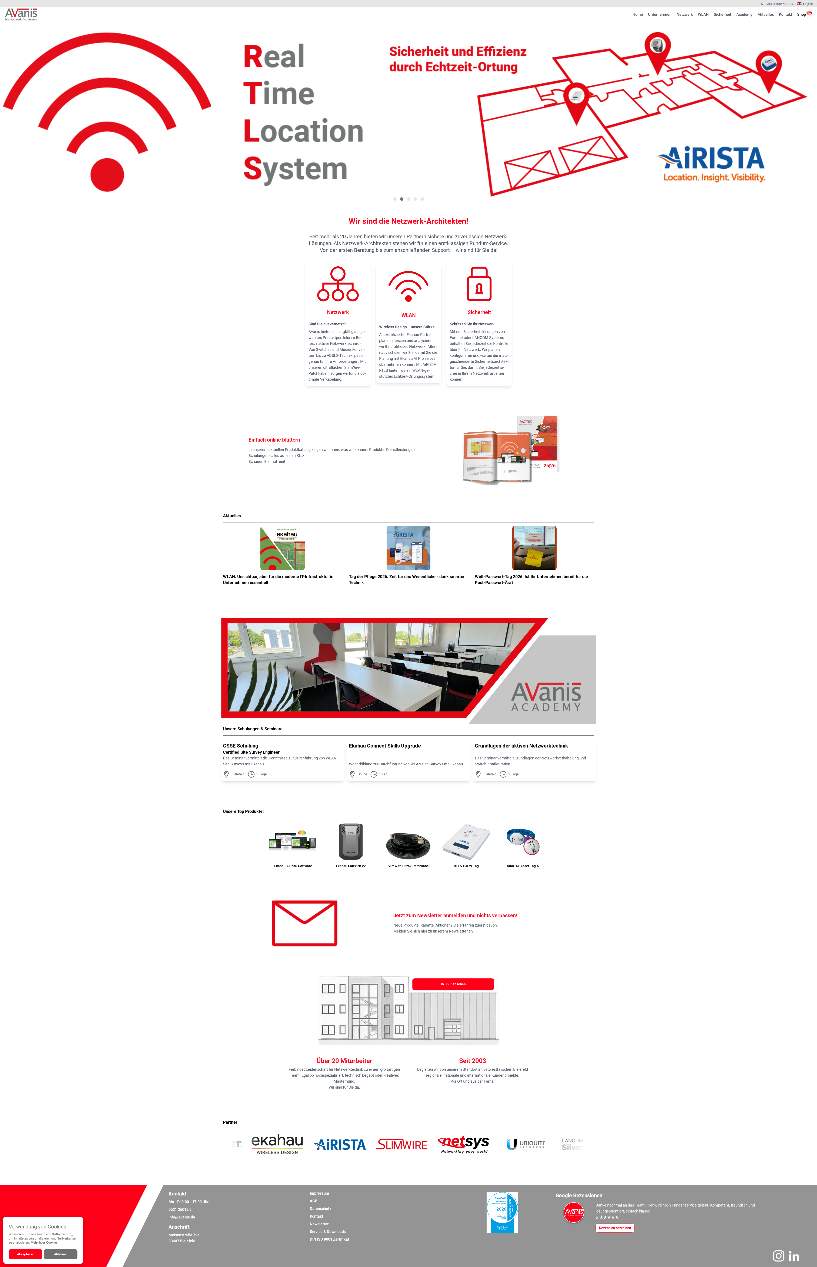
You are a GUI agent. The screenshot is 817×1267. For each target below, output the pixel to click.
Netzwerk (685, 14)
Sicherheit (722, 14)
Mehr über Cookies (44, 1242)
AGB (313, 1201)
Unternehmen (659, 14)
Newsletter (319, 1224)
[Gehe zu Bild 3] (408, 199)
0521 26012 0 (180, 1209)
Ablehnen (60, 1254)
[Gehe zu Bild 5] (422, 199)
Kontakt (785, 14)
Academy (744, 14)
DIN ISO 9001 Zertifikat (329, 1239)
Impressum (319, 1193)
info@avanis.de (182, 1217)
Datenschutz (320, 1208)
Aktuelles (766, 14)
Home (638, 14)
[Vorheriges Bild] (20, 112)
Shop (801, 14)
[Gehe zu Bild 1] (395, 199)
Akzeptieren (25, 1254)
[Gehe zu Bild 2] (401, 199)
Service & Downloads (777, 4)
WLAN (703, 14)
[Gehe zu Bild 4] (415, 199)
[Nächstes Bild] (796, 112)
